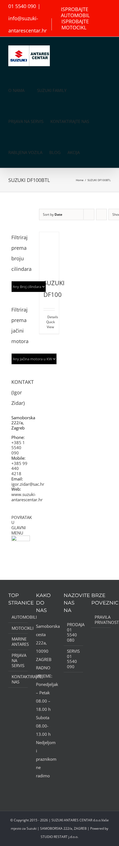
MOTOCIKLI (18, 628)
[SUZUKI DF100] (49, 251)
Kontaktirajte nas (18, 679)
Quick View (50, 324)
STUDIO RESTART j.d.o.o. (59, 836)
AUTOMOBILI (18, 617)
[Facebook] (37, 787)
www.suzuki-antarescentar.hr (27, 497)
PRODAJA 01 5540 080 (73, 632)
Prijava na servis (18, 660)
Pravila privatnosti (101, 619)
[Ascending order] (101, 214)
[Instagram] (45, 787)
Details (51, 317)
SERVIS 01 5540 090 (73, 659)
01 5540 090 (22, 6)
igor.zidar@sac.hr (27, 484)
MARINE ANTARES (18, 641)
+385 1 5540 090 (18, 448)
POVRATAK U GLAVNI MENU (21, 525)
